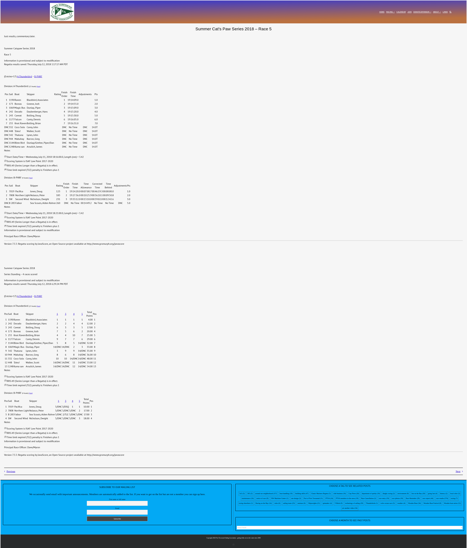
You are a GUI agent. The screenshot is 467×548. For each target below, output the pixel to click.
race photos (397, 498)
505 (249, 493)
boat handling (286, 493)
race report (427, 498)
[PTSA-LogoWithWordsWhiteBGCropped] (62, 4)
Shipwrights (314, 503)
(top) (38, 86)
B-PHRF (38, 76)
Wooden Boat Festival (432, 503)
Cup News (354, 493)
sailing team (289, 503)
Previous (11, 471)
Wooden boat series (452, 503)
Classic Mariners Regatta (321, 493)
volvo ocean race (388, 503)
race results (442, 498)
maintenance (248, 498)
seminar (301, 503)
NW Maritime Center (279, 498)
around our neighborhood (266, 493)
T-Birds (338, 503)
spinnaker (327, 503)
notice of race (262, 498)
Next (458, 471)
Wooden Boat (414, 503)
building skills (301, 493)
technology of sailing (354, 503)
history (443, 493)
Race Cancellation (368, 498)
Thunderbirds (372, 503)
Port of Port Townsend (313, 498)
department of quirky (371, 493)
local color (455, 493)
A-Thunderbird (24, 76)
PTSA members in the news (347, 498)
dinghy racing (389, 493)
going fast (432, 493)
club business (339, 493)
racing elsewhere (246, 503)
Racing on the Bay (264, 503)
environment (403, 493)
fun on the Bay (418, 493)
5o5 (242, 493)
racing (454, 498)
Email (117, 508)
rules (277, 503)
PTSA (329, 498)
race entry (384, 498)
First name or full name (117, 499)
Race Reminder (413, 498)
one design (296, 498)
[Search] (450, 12)
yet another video (349, 508)
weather (401, 503)
